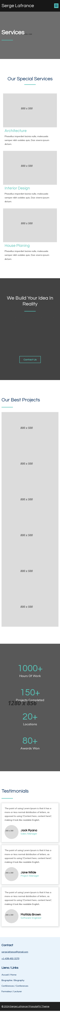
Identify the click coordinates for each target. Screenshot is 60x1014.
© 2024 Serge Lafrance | (15, 1006)
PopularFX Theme (39, 1006)
